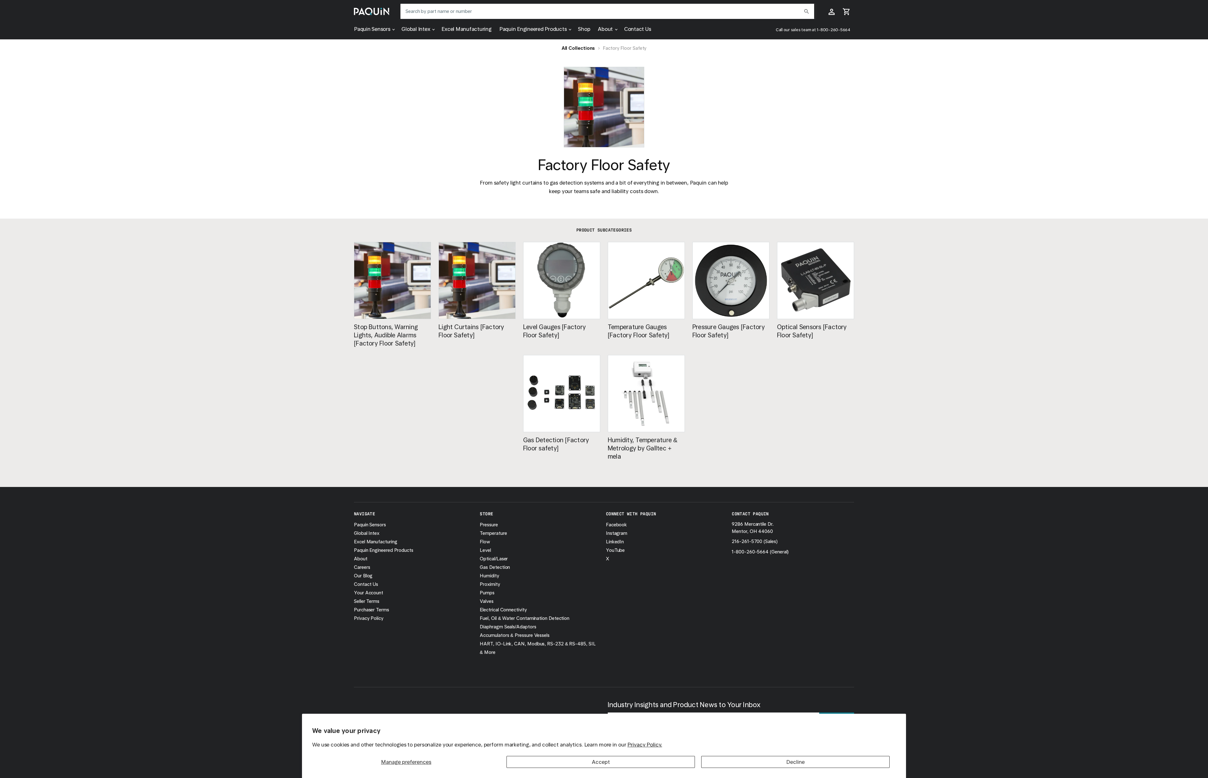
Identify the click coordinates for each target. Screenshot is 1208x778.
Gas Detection (495, 567)
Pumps (487, 593)
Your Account (368, 593)
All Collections (578, 48)
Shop (584, 29)
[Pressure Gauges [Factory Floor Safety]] (730, 280)
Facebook (616, 525)
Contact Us (637, 29)
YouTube (615, 550)
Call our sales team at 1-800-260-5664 (813, 29)
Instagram (616, 533)
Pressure (489, 525)
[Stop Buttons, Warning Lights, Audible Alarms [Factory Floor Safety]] (392, 280)
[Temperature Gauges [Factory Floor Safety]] (646, 280)
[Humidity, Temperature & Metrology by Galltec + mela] (646, 393)
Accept (601, 762)
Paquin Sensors (372, 29)
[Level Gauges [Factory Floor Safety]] (561, 280)
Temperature (493, 533)
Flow (485, 542)
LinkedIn (615, 542)
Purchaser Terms (371, 610)
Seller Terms (366, 601)
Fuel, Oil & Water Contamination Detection (524, 618)
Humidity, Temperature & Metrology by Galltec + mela (643, 448)
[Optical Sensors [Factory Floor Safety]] (815, 280)
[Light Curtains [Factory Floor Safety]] (477, 280)
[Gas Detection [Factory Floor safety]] (561, 393)
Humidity (489, 576)
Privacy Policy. (644, 744)
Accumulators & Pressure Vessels (515, 635)
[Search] (806, 11)
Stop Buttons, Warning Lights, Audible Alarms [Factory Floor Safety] (386, 335)
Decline (795, 762)
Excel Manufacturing (466, 29)
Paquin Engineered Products (533, 29)
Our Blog (363, 576)
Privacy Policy (368, 618)
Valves (487, 601)
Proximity (490, 584)
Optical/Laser (494, 559)
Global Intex (416, 29)
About (606, 29)
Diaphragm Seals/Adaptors (508, 627)
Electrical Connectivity (503, 610)
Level (485, 550)
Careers (362, 567)
